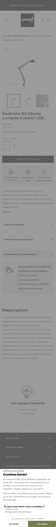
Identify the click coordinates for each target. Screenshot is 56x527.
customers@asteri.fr (44, 180)
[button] (6, 20)
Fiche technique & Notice (18, 239)
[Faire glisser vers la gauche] (3, 101)
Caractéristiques (14, 224)
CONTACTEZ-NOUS (28, 159)
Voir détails (12, 180)
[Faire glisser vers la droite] (52, 101)
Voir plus (6, 211)
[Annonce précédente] (5, 5)
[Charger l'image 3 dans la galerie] (42, 100)
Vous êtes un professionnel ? (20, 254)
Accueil (6, 35)
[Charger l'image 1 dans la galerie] (13, 100)
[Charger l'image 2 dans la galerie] (28, 100)
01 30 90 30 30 (44, 177)
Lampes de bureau (21, 35)
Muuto (5, 110)
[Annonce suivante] (50, 5)
